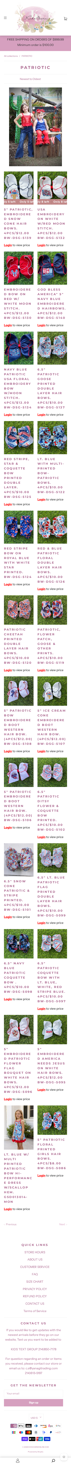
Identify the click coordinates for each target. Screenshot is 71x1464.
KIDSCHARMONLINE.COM (38, 1447)
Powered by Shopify (35, 1452)
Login (8, 245)
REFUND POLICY (35, 1296)
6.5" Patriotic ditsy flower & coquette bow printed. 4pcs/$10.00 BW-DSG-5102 (51, 810)
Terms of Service (34, 1311)
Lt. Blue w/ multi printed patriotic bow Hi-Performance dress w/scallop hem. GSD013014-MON (18, 1178)
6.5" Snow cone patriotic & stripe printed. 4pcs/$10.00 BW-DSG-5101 (17, 896)
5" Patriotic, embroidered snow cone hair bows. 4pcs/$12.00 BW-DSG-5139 (18, 224)
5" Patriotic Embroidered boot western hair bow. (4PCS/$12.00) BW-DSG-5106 (18, 806)
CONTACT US (34, 1303)
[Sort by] (35, 79)
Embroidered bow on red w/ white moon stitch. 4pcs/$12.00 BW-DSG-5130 (18, 304)
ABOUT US (34, 1259)
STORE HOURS (34, 1252)
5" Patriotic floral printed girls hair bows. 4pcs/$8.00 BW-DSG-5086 (51, 1154)
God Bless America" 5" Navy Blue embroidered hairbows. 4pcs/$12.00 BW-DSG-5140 (51, 304)
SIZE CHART (34, 1282)
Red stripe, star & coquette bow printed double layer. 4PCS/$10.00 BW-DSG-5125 (18, 478)
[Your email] (33, 1393)
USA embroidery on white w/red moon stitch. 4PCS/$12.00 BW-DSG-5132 (51, 224)
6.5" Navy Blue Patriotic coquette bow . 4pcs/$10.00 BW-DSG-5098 (18, 978)
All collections (11, 56)
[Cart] (65, 18)
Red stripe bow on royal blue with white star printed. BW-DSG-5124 (18, 563)
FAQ (35, 1274)
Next (62, 1224)
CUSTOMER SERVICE (35, 1267)
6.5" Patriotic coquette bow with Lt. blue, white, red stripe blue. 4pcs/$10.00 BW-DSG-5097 (51, 982)
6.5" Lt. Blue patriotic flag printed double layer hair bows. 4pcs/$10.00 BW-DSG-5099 (51, 896)
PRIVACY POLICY (35, 1289)
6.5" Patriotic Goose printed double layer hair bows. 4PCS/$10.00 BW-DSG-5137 (51, 388)
